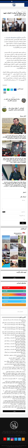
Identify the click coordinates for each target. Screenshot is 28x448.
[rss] (13, 2)
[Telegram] (14, 2)
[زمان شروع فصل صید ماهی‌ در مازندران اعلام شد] (23, 100)
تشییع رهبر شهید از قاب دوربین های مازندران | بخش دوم (14, 333)
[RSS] (23, 439)
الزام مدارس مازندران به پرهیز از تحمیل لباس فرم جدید (14, 367)
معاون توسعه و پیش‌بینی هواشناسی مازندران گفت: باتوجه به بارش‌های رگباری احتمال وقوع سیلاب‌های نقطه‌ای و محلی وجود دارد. (14, 382)
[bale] (11, 2)
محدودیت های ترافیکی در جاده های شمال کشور (15, 371)
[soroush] (4, 439)
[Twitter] (17, 2)
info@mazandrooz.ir (12, 435)
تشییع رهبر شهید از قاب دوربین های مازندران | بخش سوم (13, 331)
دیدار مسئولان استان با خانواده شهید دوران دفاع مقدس (14, 14)
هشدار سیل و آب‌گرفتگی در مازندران (17, 359)
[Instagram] (16, 2)
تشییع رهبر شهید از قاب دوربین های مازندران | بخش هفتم (13, 322)
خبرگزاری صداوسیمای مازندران (13, 37)
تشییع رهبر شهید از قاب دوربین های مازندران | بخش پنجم (13, 327)
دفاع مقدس (4, 85)
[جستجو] (24, 311)
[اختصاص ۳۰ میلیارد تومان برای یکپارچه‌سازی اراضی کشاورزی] (4, 109)
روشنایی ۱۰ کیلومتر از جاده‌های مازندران (17, 358)
